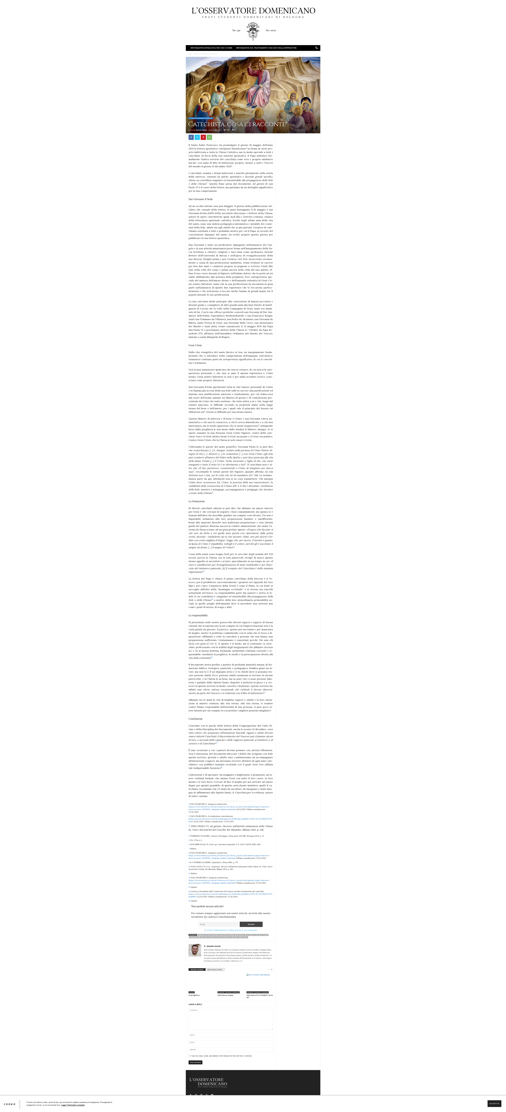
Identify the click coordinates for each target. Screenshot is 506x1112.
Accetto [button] (494, 1103)
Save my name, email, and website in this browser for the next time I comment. (221, 1056)
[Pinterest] (203, 137)
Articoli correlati (197, 969)
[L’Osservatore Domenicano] (253, 22)
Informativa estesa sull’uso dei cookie (211, 48)
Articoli (196, 54)
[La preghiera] (202, 983)
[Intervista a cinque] (231, 983)
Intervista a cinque (225, 995)
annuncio (202, 935)
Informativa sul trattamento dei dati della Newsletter (266, 48)
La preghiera (194, 995)
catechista (240, 935)
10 (190, 866)
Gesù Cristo (205, 937)
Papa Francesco (225, 937)
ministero (214, 937)
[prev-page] (268, 969)
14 (190, 891)
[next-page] (271, 969)
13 (190, 887)
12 (190, 877)
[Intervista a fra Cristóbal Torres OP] (260, 983)
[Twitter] (197, 137)
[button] (316, 48)
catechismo (230, 935)
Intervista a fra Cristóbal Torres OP (260, 996)
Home (190, 54)
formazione (194, 937)
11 (190, 873)
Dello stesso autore (214, 969)
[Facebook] (191, 137)
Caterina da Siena (253, 935)
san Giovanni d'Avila (240, 937)
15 (190, 901)
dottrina (264, 935)
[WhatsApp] (209, 137)
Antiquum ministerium (216, 935)
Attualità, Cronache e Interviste (200, 118)
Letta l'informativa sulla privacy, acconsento (232, 930)
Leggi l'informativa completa (73, 1105)
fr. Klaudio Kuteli (200, 130)
